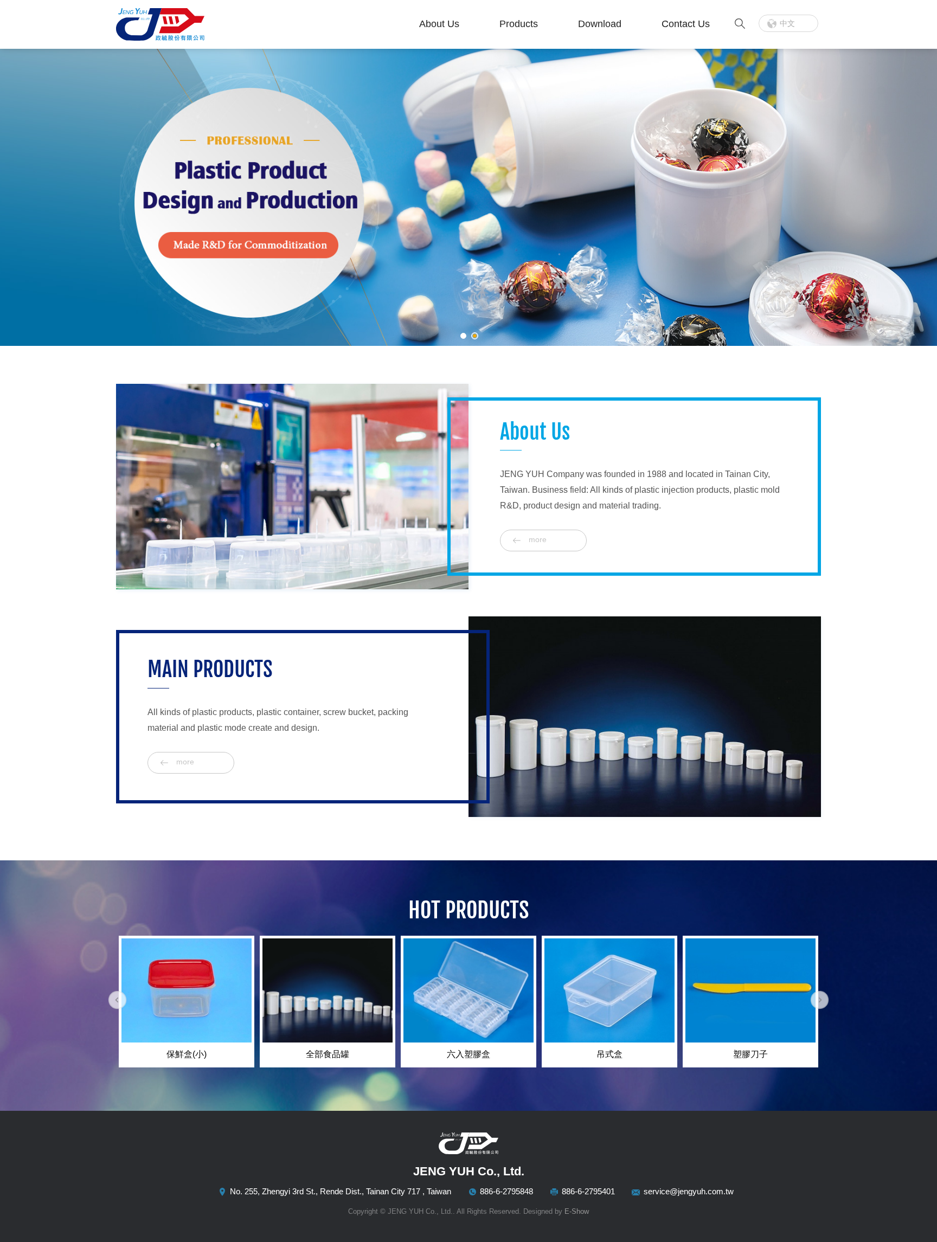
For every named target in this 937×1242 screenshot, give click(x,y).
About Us (439, 23)
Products (518, 23)
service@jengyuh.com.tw (689, 1191)
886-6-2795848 (506, 1191)
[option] (186, 1001)
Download (599, 23)
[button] (21, 200)
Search (739, 23)
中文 (787, 23)
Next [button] (819, 999)
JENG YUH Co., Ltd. (184, 24)
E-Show (576, 1211)
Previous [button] (117, 999)
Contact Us (686, 23)
